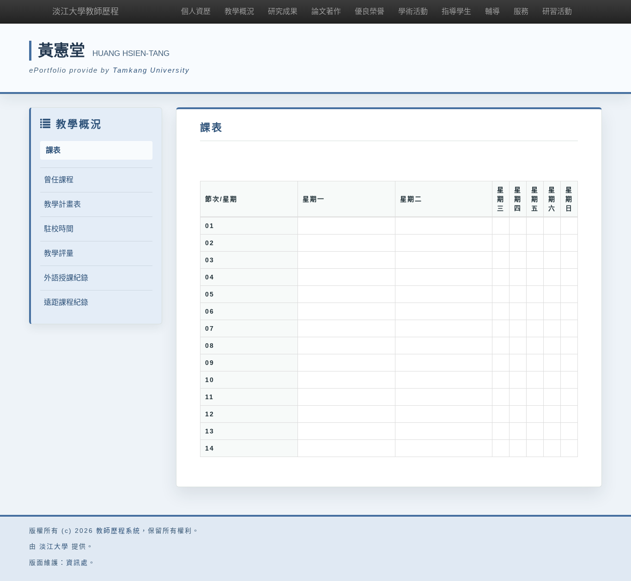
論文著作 (326, 11)
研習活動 (557, 11)
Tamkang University (151, 70)
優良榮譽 (369, 11)
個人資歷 (196, 11)
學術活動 (413, 11)
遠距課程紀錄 (66, 302)
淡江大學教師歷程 (85, 11)
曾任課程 (58, 180)
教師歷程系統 (118, 530)
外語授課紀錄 (66, 278)
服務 (521, 11)
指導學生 (456, 11)
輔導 (492, 11)
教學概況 (239, 11)
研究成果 (282, 11)
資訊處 (77, 562)
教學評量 (58, 253)
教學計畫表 (62, 204)
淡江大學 (54, 546)
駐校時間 (58, 229)
